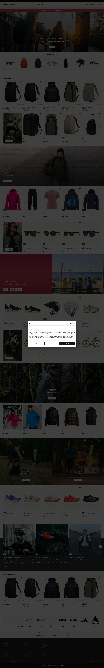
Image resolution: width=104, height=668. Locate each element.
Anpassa (51, 343)
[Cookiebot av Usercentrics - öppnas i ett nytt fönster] (70, 323)
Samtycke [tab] (36, 327)
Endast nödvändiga (36, 343)
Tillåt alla (67, 343)
